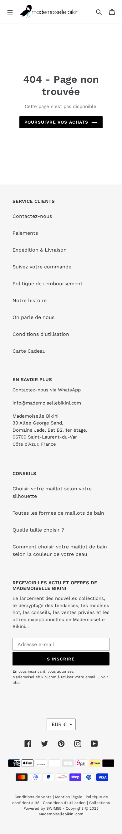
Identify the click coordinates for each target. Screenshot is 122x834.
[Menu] (10, 11)
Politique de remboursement (48, 284)
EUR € (59, 724)
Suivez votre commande (42, 267)
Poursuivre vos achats (56, 122)
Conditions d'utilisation (41, 334)
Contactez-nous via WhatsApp (47, 390)
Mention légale (68, 797)
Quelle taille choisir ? (38, 530)
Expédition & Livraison (40, 250)
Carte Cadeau (29, 351)
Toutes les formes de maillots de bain (58, 513)
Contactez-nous (32, 216)
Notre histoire (30, 300)
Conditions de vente (33, 797)
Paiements (25, 233)
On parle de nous (33, 317)
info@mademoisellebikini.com (47, 403)
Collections (99, 803)
